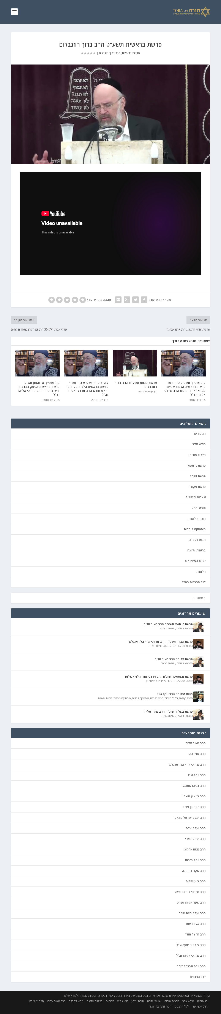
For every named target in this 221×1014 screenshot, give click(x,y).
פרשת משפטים (185, 681)
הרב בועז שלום (196, 881)
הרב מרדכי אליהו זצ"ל (191, 955)
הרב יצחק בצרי (195, 839)
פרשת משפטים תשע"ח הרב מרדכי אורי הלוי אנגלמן (159, 676)
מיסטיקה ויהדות (140, 698)
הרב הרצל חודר (195, 934)
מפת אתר (166, 1006)
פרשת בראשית (131, 53)
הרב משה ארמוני (194, 849)
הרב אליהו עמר (195, 924)
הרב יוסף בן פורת (194, 807)
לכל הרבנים (198, 977)
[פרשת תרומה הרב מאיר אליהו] (198, 662)
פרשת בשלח (168, 716)
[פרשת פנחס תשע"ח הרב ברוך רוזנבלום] (135, 363)
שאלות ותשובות (196, 497)
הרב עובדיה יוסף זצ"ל (191, 945)
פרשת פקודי (197, 487)
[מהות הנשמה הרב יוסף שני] (198, 696)
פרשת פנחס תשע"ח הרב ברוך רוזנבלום (136, 385)
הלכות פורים (197, 455)
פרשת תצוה (156, 646)
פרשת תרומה (168, 663)
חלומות (201, 572)
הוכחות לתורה (197, 518)
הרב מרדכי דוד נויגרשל (190, 892)
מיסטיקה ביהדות (195, 529)
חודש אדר (199, 444)
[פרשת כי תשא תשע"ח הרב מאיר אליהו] (198, 627)
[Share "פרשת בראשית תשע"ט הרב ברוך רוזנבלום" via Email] (118, 299)
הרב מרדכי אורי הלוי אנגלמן (178, 646)
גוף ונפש (122, 1001)
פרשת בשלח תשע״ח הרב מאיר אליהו (168, 711)
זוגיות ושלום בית (195, 561)
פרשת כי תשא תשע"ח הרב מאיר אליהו (168, 624)
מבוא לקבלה (197, 540)
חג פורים (200, 433)
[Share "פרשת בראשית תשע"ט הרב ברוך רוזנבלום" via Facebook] (144, 299)
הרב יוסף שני (186, 698)
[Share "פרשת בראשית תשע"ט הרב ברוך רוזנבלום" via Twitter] (135, 299)
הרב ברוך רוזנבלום (109, 53)
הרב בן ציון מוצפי (194, 796)
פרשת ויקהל (198, 476)
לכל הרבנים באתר (194, 582)
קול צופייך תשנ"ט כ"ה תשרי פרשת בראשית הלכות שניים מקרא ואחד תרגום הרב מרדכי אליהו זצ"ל (185, 389)
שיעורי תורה (154, 1001)
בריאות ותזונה (196, 550)
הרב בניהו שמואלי (194, 786)
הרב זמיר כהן (197, 754)
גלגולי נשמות (171, 698)
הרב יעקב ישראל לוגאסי (190, 818)
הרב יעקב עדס (196, 828)
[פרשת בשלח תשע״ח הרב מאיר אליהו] (198, 714)
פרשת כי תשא (197, 465)
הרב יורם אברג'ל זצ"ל (191, 966)
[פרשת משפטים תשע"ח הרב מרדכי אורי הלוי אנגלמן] (198, 679)
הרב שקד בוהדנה (194, 871)
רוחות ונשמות (105, 698)
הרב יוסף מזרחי (195, 860)
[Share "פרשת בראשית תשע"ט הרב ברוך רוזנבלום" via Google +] (127, 299)
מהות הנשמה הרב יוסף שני (175, 694)
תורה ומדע (199, 508)
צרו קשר (154, 1006)
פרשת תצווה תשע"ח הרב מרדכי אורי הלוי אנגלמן (160, 641)
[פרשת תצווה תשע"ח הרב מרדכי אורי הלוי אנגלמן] (198, 644)
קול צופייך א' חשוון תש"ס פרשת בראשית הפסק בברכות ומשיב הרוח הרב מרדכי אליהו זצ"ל (39, 389)
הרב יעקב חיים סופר (192, 913)
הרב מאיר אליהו (184, 628)
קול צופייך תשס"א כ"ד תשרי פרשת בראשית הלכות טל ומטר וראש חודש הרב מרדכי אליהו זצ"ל (87, 389)
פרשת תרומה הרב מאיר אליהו (173, 659)
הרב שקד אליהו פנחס (191, 902)
